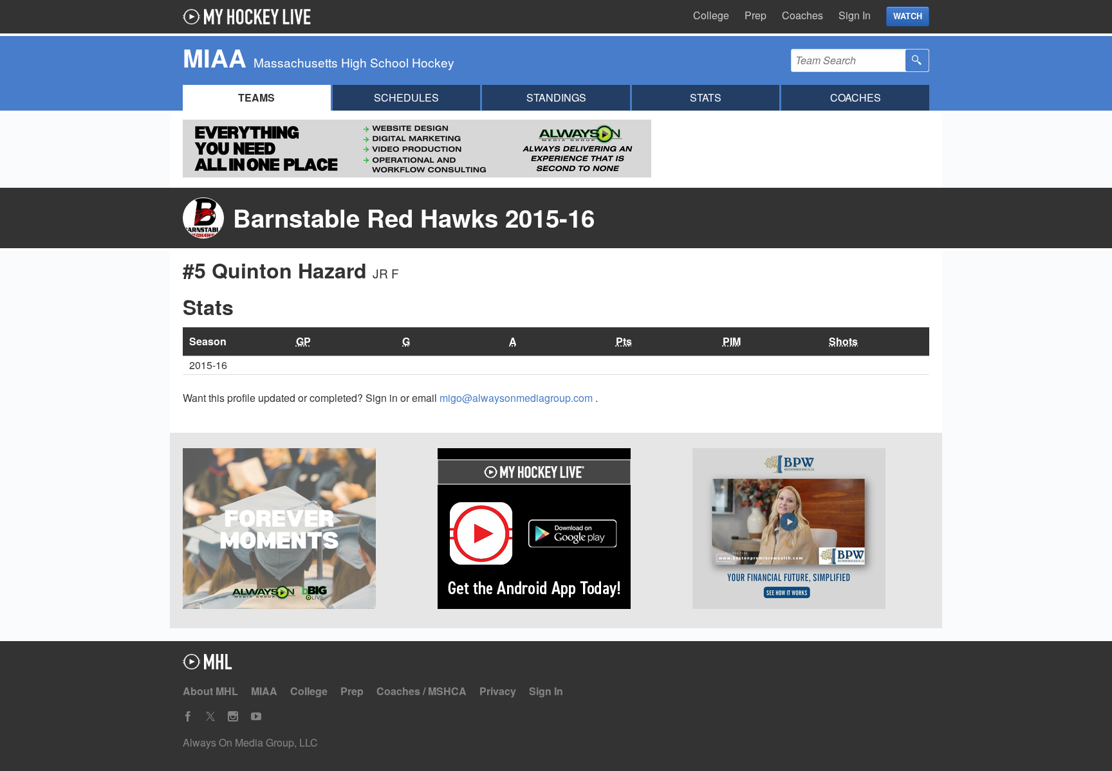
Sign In (855, 15)
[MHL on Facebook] (188, 716)
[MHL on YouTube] (256, 716)
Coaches (802, 15)
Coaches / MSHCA (421, 691)
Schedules (406, 97)
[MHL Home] (207, 665)
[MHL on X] (210, 716)
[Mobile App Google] (556, 530)
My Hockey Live (250, 16)
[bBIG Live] (301, 530)
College (711, 15)
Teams (256, 97)
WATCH (907, 16)
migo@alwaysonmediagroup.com (517, 397)
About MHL (210, 691)
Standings (556, 97)
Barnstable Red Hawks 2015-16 (414, 217)
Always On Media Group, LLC (250, 742)
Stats (705, 97)
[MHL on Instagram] (233, 716)
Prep (755, 15)
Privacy (497, 691)
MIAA (264, 691)
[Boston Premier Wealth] (810, 530)
